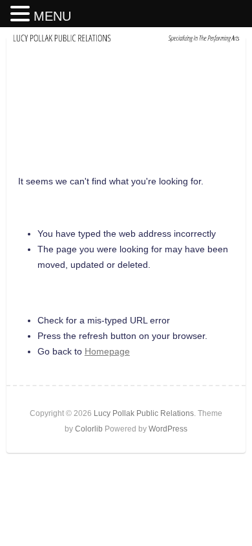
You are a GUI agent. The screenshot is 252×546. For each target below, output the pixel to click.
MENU (52, 16)
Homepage (107, 351)
